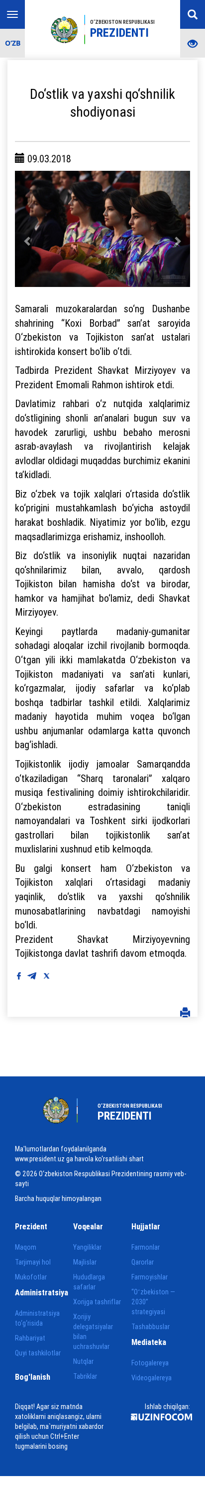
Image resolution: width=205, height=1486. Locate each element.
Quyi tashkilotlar (38, 1352)
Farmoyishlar (149, 1277)
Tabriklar (85, 1376)
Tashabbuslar (150, 1326)
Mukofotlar (31, 1277)
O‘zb (12, 43)
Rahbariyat (30, 1338)
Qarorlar (142, 1262)
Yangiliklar (87, 1247)
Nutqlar (83, 1361)
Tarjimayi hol (33, 1262)
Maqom (25, 1247)
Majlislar (85, 1262)
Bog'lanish (32, 1377)
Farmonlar (145, 1247)
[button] (28, 229)
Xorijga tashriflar (97, 1301)
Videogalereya (151, 1377)
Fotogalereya (150, 1362)
